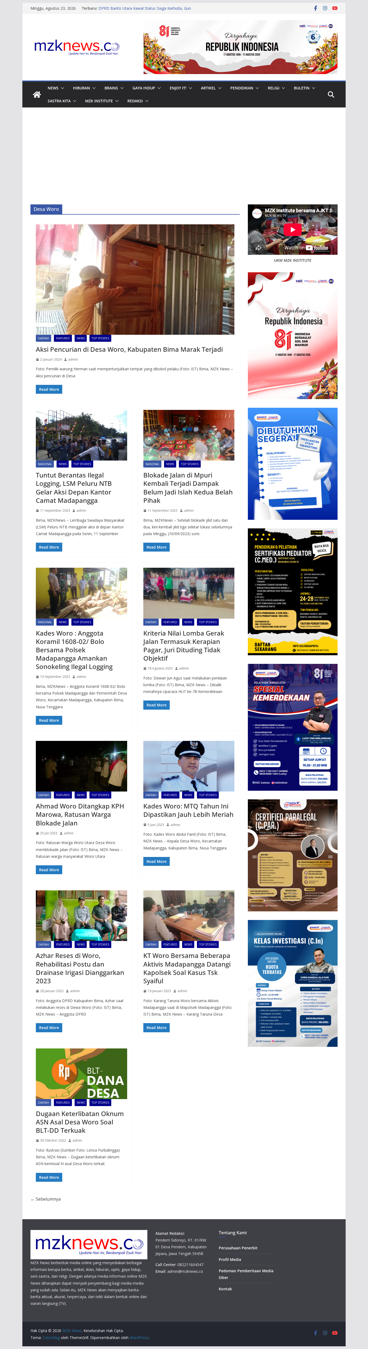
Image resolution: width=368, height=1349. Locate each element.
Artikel (208, 87)
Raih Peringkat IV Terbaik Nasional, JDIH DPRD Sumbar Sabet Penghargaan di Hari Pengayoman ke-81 (152, 11)
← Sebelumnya (45, 1199)
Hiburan (81, 87)
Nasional (45, 464)
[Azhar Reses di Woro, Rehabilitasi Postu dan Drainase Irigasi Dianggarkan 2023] (81, 915)
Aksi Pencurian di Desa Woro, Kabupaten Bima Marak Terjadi (129, 349)
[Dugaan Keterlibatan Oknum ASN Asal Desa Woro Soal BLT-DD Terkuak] (81, 1073)
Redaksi (135, 100)
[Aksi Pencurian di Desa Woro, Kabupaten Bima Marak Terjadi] (135, 279)
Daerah (43, 338)
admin (73, 359)
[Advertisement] (184, 164)
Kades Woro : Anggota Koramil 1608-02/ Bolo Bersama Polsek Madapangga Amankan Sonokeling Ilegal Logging (74, 650)
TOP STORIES (100, 338)
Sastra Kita (59, 100)
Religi (273, 87)
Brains (111, 87)
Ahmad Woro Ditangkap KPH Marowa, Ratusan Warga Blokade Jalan (80, 814)
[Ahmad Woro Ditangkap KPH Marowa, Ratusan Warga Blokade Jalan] (81, 766)
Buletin (302, 87)
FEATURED (63, 338)
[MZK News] (36, 94)
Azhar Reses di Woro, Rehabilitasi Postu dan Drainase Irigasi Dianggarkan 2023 (80, 968)
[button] (61, 88)
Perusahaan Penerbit (238, 1247)
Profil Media (230, 1259)
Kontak (225, 1288)
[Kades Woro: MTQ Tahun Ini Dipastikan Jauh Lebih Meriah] (189, 766)
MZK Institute (99, 100)
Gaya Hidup (144, 87)
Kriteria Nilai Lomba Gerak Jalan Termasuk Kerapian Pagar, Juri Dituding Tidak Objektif (183, 646)
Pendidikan (241, 87)
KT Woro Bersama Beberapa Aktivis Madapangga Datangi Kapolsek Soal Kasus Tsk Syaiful (187, 968)
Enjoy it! (178, 87)
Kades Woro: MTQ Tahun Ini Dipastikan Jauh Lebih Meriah (188, 810)
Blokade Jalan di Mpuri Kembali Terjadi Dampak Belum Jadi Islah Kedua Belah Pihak (188, 487)
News (53, 87)
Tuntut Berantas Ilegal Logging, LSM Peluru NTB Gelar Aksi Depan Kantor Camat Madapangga (74, 487)
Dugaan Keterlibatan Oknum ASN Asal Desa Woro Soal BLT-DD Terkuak (80, 1122)
